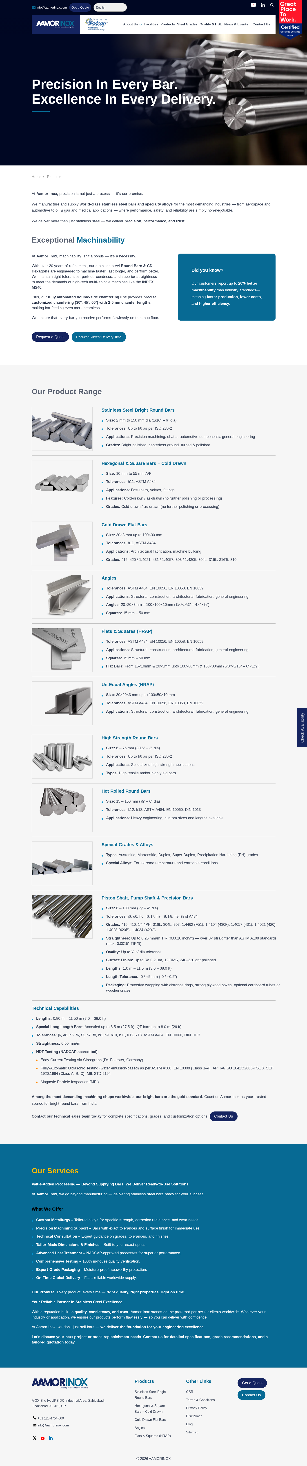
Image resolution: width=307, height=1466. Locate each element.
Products (167, 24)
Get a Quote (80, 7)
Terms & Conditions (200, 1400)
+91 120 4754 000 (51, 1418)
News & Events (236, 24)
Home (36, 177)
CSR (189, 1392)
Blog (189, 1424)
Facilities (151, 24)
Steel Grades (187, 24)
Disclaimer (194, 1416)
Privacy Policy (196, 1408)
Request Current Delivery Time (99, 337)
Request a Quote (50, 337)
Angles (140, 1428)
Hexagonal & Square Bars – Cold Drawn (150, 1408)
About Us (131, 24)
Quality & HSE (211, 24)
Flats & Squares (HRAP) (153, 1436)
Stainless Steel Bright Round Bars (150, 1394)
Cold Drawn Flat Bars (150, 1419)
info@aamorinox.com (52, 7)
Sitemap (192, 1432)
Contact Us (261, 24)
